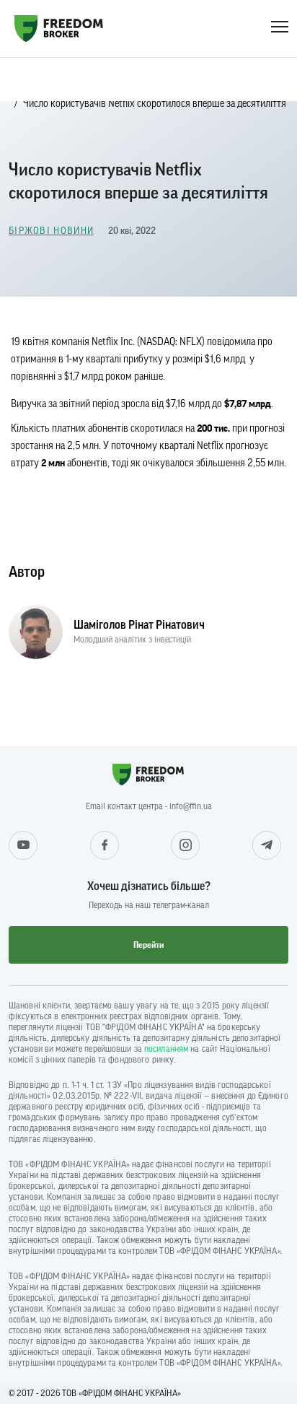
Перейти (148, 945)
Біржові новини (51, 230)
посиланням (166, 1049)
